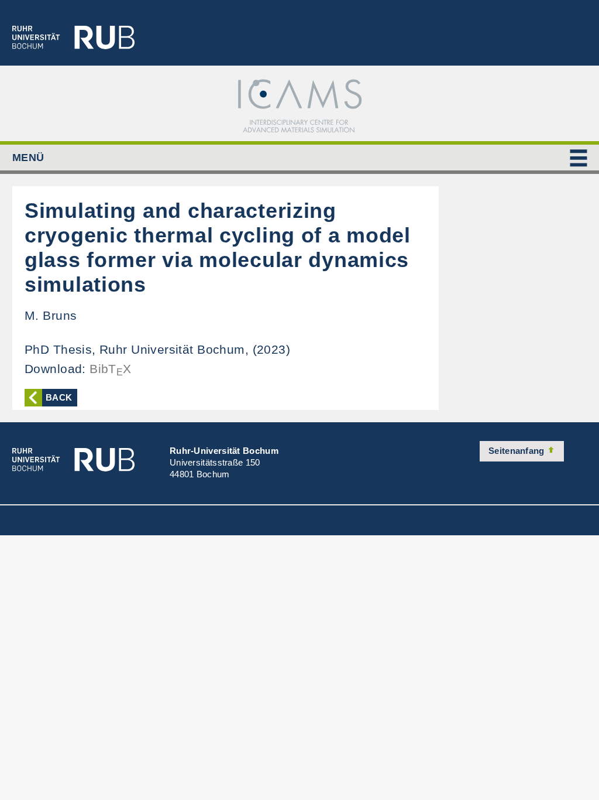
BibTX (110, 368)
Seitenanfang (517, 451)
